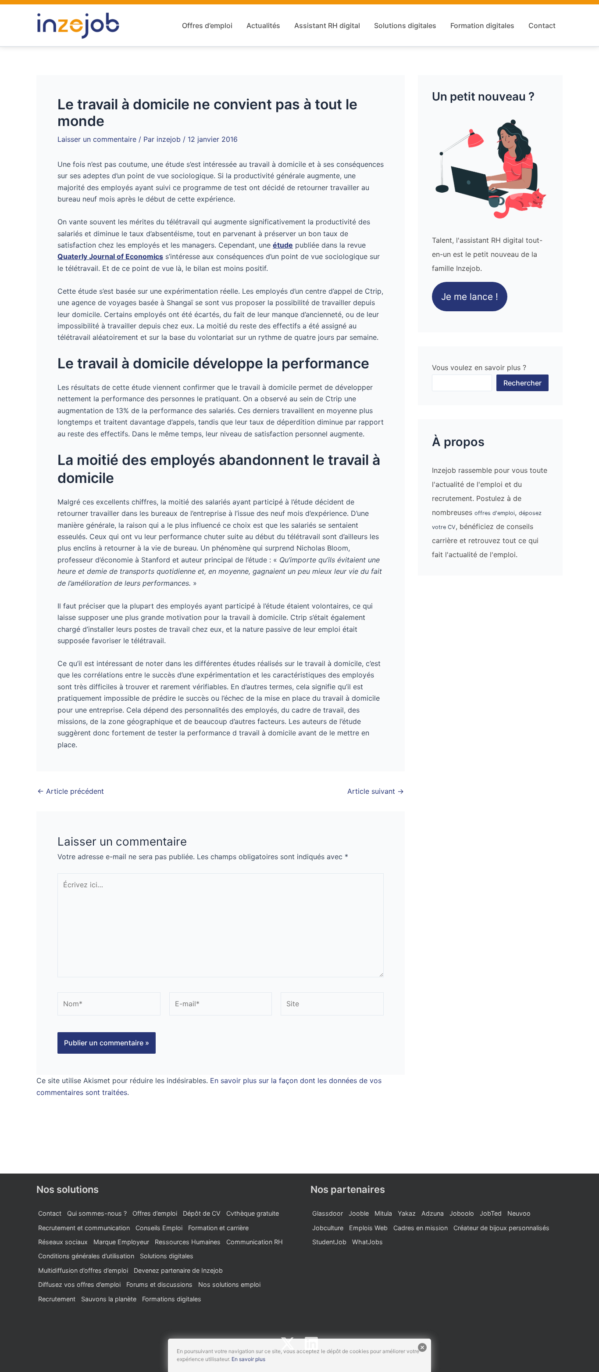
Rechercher (522, 382)
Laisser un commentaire (96, 139)
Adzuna (432, 1213)
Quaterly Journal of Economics (110, 256)
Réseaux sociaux (63, 1242)
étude (283, 245)
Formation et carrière (218, 1228)
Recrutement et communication (84, 1228)
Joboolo (461, 1213)
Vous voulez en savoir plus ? (479, 367)
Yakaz (407, 1213)
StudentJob (329, 1242)
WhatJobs (367, 1242)
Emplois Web (368, 1228)
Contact (542, 25)
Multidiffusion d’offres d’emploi (83, 1270)
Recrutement (56, 1299)
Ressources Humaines (188, 1242)
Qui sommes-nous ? (97, 1213)
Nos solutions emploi (229, 1284)
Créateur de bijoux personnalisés (501, 1228)
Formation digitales (482, 25)
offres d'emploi (494, 513)
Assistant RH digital (327, 25)
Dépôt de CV (202, 1213)
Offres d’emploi (207, 25)
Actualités (263, 25)
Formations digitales (171, 1299)
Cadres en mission (420, 1228)
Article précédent (70, 791)
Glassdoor (327, 1213)
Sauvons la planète (108, 1299)
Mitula (383, 1213)
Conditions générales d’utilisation (86, 1256)
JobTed (491, 1213)
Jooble (359, 1213)
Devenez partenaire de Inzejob (178, 1270)
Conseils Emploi (158, 1228)
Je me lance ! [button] (469, 296)
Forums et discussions (159, 1284)
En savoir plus (248, 1359)
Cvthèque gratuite (252, 1213)
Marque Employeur (121, 1242)
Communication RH (254, 1242)
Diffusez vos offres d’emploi (79, 1284)
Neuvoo (519, 1213)
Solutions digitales (405, 25)
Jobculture (327, 1228)
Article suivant (375, 791)
